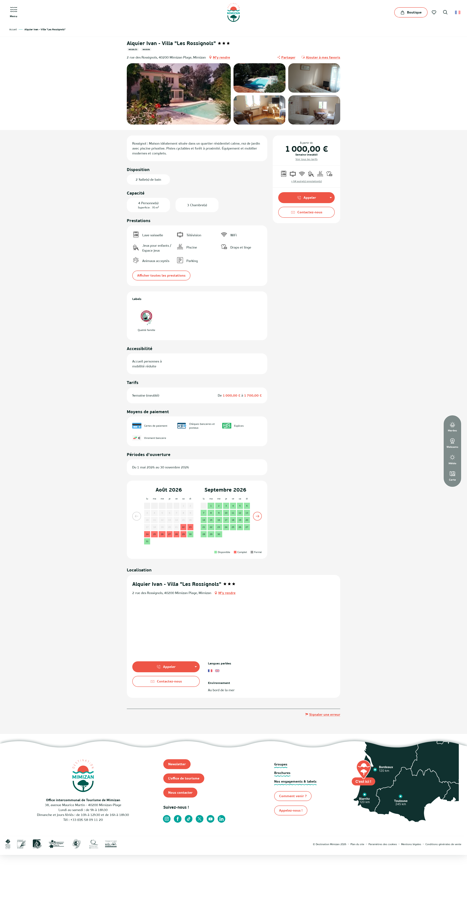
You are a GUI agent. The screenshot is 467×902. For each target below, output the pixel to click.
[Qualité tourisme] (93, 844)
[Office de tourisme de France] (7, 844)
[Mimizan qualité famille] (76, 844)
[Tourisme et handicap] (129, 844)
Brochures (282, 773)
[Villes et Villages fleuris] (56, 844)
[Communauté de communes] (21, 844)
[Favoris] (434, 12)
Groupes (280, 764)
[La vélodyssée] (37, 844)
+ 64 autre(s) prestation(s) (306, 181)
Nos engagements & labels (295, 781)
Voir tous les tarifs (307, 159)
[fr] (458, 12)
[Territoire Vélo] (111, 844)
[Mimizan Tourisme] (233, 12)
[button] (445, 12)
